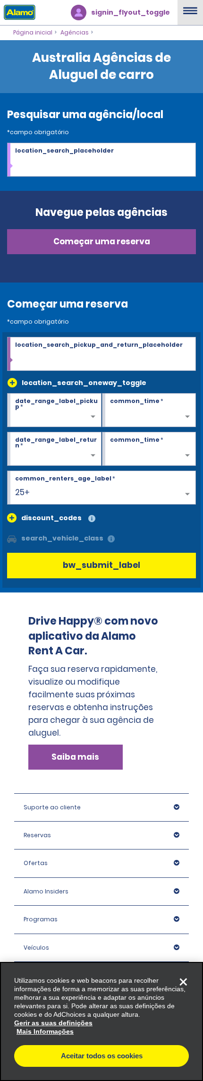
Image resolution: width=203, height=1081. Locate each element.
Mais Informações (45, 1031)
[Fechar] (183, 981)
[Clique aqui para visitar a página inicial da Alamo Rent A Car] (17, 11)
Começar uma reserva (101, 241)
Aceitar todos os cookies (102, 1056)
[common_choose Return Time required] (149, 449)
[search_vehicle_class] (111, 539)
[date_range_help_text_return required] (54, 449)
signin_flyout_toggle (130, 12)
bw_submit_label (101, 565)
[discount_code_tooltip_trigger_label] (91, 519)
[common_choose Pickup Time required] (149, 411)
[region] (101, 1021)
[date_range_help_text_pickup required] (54, 411)
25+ (22, 492)
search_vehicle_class (62, 538)
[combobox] (101, 160)
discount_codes (51, 518)
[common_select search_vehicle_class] (12, 538)
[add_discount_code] (12, 518)
